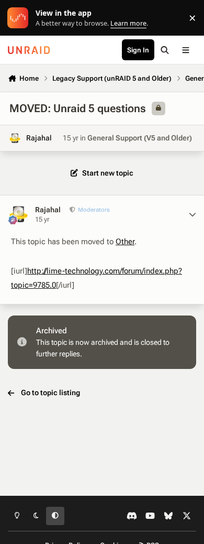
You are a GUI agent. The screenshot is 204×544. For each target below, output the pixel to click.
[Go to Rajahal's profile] (14, 138)
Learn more (20, 18)
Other (125, 241)
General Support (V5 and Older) (139, 138)
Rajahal (39, 138)
